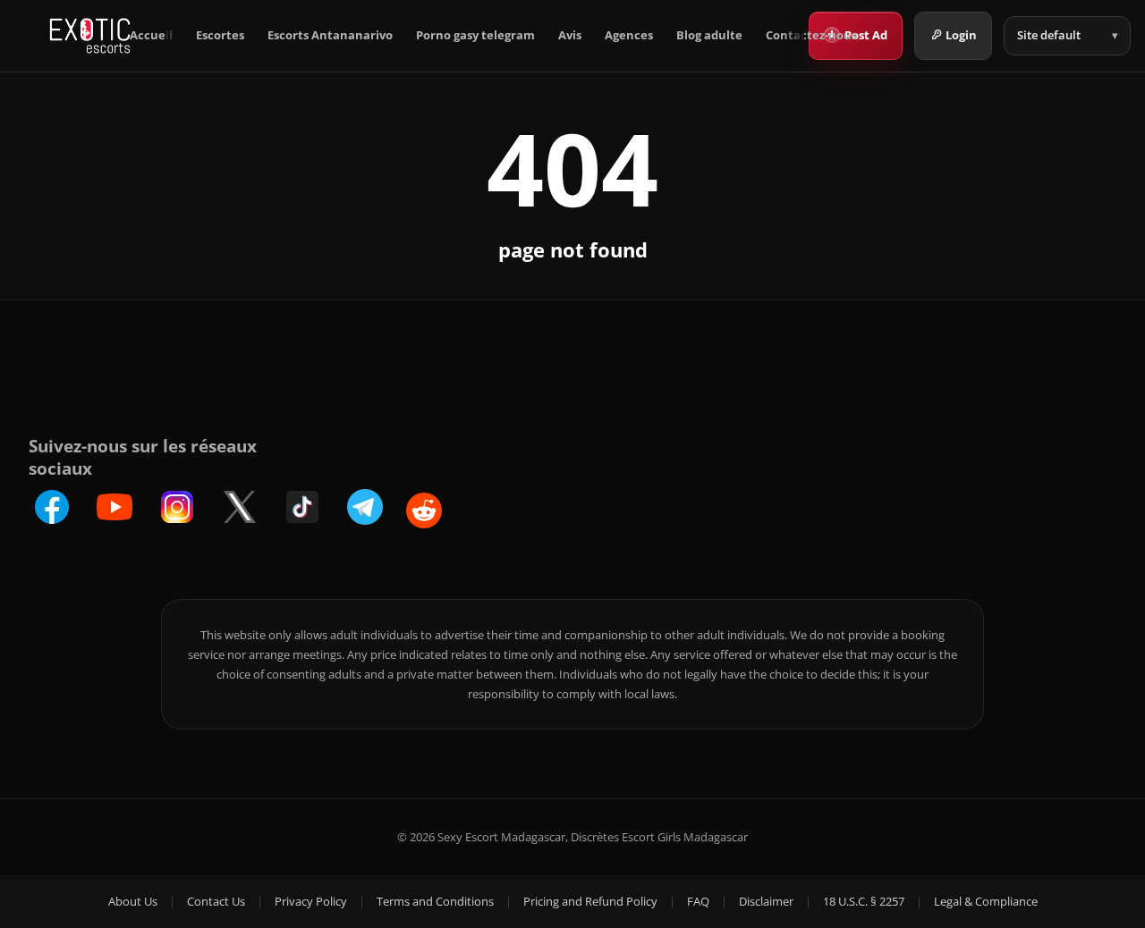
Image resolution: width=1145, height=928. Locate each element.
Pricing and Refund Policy (590, 901)
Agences (629, 35)
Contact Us (216, 901)
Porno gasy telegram (475, 35)
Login (961, 35)
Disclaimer (766, 901)
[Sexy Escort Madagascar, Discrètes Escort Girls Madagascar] (89, 36)
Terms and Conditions (435, 901)
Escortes (220, 35)
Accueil (151, 35)
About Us (132, 901)
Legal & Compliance (986, 901)
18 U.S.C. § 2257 (863, 901)
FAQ (698, 901)
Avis (569, 35)
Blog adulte (709, 35)
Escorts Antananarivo (330, 35)
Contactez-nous (811, 35)
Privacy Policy (311, 901)
